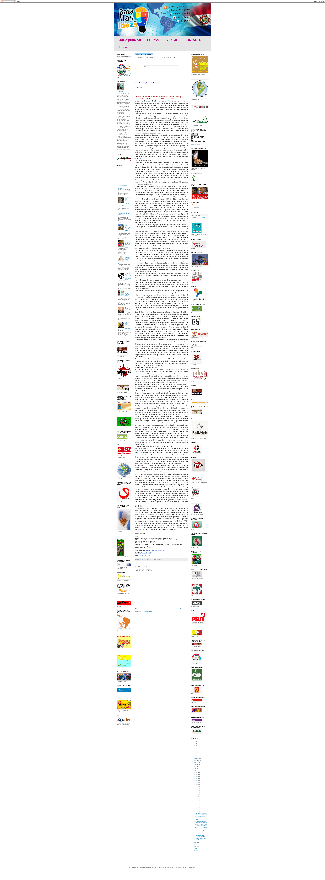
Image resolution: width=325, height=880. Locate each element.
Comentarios (196, 207)
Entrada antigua (183, 608)
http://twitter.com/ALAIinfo (145, 555)
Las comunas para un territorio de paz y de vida (128, 242)
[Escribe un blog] (157, 559)
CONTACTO (192, 40)
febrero (196, 848)
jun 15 (196, 792)
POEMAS (153, 40)
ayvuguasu (121, 91)
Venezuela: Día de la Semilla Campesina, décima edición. (128, 294)
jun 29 (196, 774)
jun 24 (196, 784)
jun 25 (196, 782)
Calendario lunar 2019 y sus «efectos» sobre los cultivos (124, 213)
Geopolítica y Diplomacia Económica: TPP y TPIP (201, 814)
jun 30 (196, 772)
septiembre (196, 764)
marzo (195, 846)
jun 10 (196, 798)
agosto (195, 766)
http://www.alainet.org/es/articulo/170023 (155, 550)
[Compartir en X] (158, 559)
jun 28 (196, 776)
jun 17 (196, 790)
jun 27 (196, 778)
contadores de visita (196, 144)
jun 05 (196, 804)
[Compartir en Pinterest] (161, 559)
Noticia (122, 47)
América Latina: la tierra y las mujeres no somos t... (201, 825)
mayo (195, 842)
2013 (194, 855)
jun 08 (196, 802)
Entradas (195, 205)
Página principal (129, 40)
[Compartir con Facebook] (160, 559)
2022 (194, 743)
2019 (194, 749)
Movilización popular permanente (200, 831)
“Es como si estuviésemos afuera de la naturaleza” (201, 828)
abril (195, 844)
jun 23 (196, 786)
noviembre (196, 760)
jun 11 (196, 796)
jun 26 (196, 780)
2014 (194, 853)
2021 (194, 745)
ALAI (142, 87)
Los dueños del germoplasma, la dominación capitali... (200, 835)
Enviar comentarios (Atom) (147, 611)
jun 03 (196, 807)
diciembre (196, 758)
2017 (194, 753)
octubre (196, 762)
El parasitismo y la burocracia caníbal (128, 309)
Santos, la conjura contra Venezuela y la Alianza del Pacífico (128, 200)
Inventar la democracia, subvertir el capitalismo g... (201, 818)
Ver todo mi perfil (120, 151)
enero (195, 850)
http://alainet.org (147, 552)
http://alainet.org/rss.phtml (144, 553)
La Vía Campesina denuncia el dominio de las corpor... (201, 822)
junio (195, 770)
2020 (194, 747)
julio (195, 768)
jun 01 (196, 811)
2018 (194, 751)
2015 (194, 757)
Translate (203, 217)
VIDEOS (172, 40)
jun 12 (196, 794)
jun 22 (196, 788)
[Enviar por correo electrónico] (155, 559)
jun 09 (196, 800)
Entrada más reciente (140, 608)
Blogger (193, 867)
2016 (194, 755)
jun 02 (196, 810)
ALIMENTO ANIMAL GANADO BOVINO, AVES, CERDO (124, 187)
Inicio (162, 608)
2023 (194, 741)
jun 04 (196, 806)
